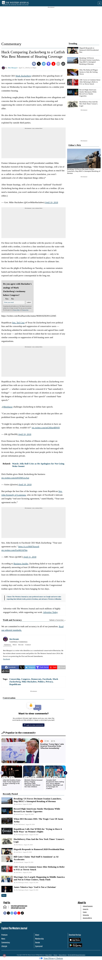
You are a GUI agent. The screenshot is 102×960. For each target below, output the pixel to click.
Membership (39, 938)
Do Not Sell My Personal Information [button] (76, 954)
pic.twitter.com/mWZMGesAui (15, 478)
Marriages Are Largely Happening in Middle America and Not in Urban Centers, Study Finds (39, 878)
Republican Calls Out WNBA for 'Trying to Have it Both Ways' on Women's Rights (38, 830)
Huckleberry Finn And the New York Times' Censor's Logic (88, 104)
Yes (6, 298)
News (3, 938)
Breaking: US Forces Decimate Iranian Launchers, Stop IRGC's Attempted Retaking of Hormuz (89, 61)
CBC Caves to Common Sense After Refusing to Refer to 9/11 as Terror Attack (89, 82)
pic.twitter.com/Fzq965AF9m (14, 550)
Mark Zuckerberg (23, 76)
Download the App (75, 934)
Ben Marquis (14, 639)
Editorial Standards (88, 906)
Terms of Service (63, 954)
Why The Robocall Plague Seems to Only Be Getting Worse (88, 72)
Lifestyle (4, 946)
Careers (85, 912)
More (15, 645)
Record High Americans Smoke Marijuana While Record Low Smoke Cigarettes (88, 93)
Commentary (11, 44)
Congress (25, 679)
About (37, 934)
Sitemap (55, 954)
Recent (20, 645)
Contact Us (85, 909)
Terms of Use (25, 310)
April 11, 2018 (29, 557)
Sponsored (39, 946)
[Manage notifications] (4, 955)
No (12, 298)
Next (4, 895)
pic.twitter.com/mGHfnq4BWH (46, 427)
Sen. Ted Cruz (18, 322)
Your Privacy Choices (53, 958)
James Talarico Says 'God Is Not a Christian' (35, 887)
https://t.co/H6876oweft (28, 546)
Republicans (15, 684)
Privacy (49, 681)
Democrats (36, 679)
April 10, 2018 (51, 202)
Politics (41, 681)
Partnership (86, 915)
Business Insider (21, 563)
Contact (28, 645)
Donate (37, 942)
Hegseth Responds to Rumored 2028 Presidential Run (89, 50)
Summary (7, 645)
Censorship (14, 679)
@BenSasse (7, 407)
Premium (4, 934)
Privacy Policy (16, 310)
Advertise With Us (87, 918)
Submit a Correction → (57, 620)
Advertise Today (50, 612)
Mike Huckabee (29, 681)
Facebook (6, 659)
